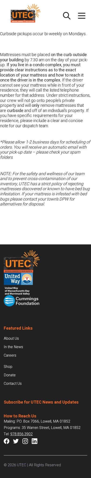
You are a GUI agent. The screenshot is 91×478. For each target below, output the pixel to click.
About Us (11, 338)
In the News (13, 347)
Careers (10, 355)
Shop (8, 367)
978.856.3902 (21, 434)
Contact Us (13, 383)
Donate (10, 375)
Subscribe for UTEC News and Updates (41, 402)
